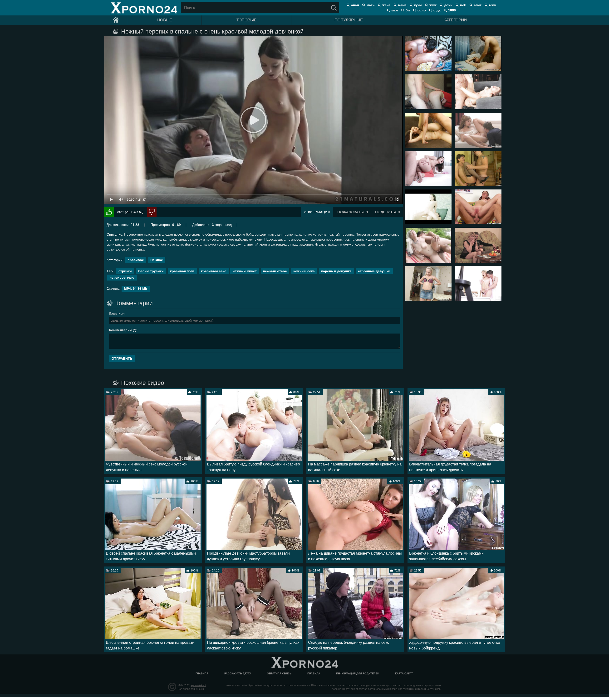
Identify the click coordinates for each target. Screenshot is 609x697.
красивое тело (122, 277)
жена (386, 5)
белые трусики (151, 271)
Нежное (156, 260)
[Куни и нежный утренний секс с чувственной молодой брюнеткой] (428, 206)
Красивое (136, 260)
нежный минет (245, 271)
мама (402, 5)
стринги (125, 271)
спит (477, 5)
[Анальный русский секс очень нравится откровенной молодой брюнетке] (428, 168)
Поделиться (387, 212)
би (408, 10)
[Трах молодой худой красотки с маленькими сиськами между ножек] (478, 91)
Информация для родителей (357, 673)
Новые (164, 20)
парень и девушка (336, 271)
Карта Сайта (404, 673)
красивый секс (213, 271)
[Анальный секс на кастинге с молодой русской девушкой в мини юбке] (428, 283)
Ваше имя (117, 313)
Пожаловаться (352, 212)
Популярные (348, 20)
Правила (313, 673)
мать (371, 5)
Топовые (246, 20)
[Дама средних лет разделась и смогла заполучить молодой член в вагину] (478, 168)
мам (394, 10)
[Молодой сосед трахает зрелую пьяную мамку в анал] (478, 245)
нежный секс (304, 271)
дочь (448, 5)
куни (418, 5)
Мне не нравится (152, 212)
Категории (455, 20)
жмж (433, 5)
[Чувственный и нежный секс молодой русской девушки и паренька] (478, 130)
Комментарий (120, 330)
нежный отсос (275, 271)
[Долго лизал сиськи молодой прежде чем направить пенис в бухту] (428, 130)
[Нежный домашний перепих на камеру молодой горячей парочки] (478, 53)
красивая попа (182, 271)
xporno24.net (198, 685)
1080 (452, 10)
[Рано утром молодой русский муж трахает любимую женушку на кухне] (428, 91)
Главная (202, 673)
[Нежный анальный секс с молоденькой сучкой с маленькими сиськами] (478, 283)
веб (463, 5)
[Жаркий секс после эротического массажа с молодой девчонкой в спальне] (428, 53)
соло (421, 10)
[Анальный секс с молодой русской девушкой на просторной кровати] (478, 206)
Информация (317, 212)
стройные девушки (374, 271)
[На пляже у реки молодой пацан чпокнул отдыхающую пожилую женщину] (428, 245)
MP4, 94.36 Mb (135, 288)
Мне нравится (109, 212)
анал (355, 5)
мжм (492, 5)
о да (437, 10)
